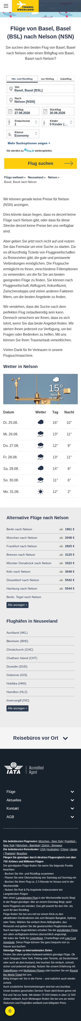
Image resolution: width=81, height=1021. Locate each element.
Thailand (10, 853)
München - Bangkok (28, 845)
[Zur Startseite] (25, 6)
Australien (53, 849)
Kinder (54, 121)
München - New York (50, 841)
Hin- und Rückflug (22, 79)
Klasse (19, 132)
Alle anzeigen (16, 605)
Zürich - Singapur (51, 845)
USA (42, 849)
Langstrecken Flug (27, 897)
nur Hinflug (47, 79)
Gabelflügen (10, 970)
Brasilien (22, 853)
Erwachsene (22, 121)
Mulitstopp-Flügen (34, 970)
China (64, 849)
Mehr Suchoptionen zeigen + (29, 143)
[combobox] (58, 122)
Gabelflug (65, 79)
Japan (73, 849)
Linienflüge (36, 938)
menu (6, 6)
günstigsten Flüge (67, 930)
